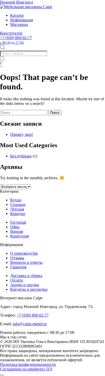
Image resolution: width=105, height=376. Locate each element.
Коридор (17, 213)
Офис (15, 227)
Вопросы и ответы (26, 262)
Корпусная (19, 236)
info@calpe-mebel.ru (30, 324)
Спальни (17, 204)
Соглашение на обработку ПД (26, 369)
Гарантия (18, 267)
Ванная (16, 231)
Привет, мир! (21, 134)
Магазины (19, 24)
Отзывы (17, 258)
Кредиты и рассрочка (28, 289)
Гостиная (18, 222)
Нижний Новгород (16, 2)
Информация (21, 20)
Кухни (15, 200)
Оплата (16, 280)
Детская (17, 209)
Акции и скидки (24, 285)
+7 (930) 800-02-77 (16, 40)
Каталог (17, 15)
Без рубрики (21, 156)
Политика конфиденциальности (28, 364)
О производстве (24, 253)
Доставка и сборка (26, 275)
